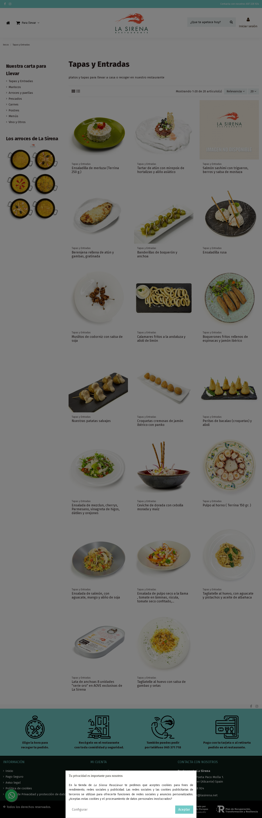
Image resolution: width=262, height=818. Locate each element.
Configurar (80, 809)
